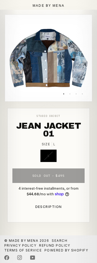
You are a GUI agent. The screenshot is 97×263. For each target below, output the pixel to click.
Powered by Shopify (66, 250)
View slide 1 (63, 93)
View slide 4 (82, 93)
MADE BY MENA (48, 6)
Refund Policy (54, 245)
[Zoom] (15, 91)
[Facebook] (6, 257)
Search (59, 241)
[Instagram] (19, 257)
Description (48, 207)
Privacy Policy (20, 245)
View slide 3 (76, 93)
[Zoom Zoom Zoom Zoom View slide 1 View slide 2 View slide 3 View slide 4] (48, 58)
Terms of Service (23, 250)
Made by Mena (23, 241)
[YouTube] (32, 257)
